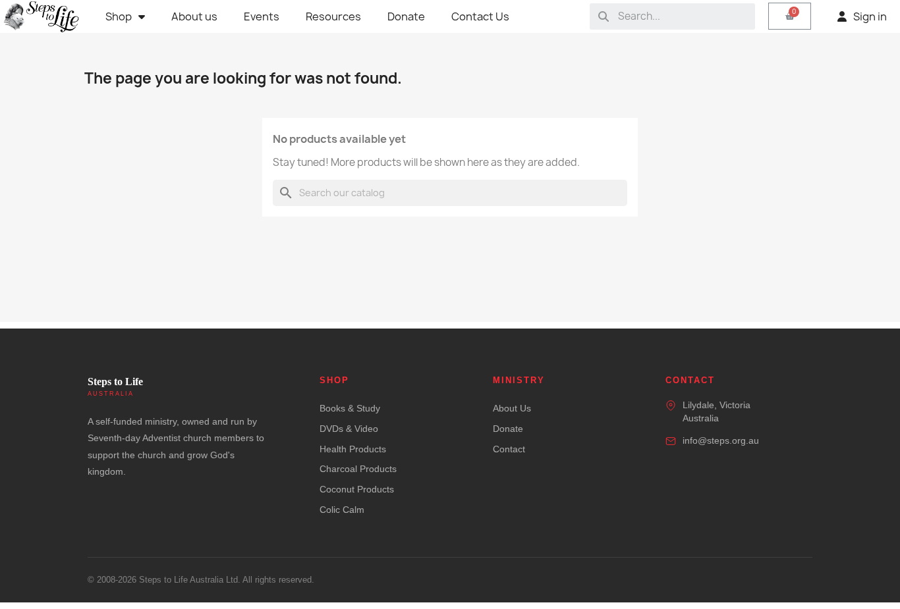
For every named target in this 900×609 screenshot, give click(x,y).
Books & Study (350, 408)
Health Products (353, 449)
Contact (509, 449)
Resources (333, 16)
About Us (512, 408)
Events (261, 16)
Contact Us (480, 16)
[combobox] (682, 16)
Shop (118, 16)
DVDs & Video (349, 428)
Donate (406, 16)
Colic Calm (342, 509)
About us (194, 16)
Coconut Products (357, 489)
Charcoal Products (358, 468)
